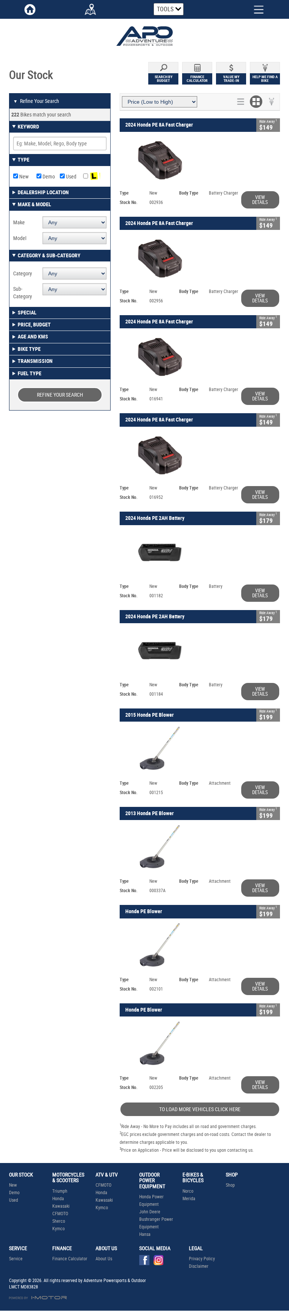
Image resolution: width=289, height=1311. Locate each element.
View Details (260, 200)
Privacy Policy (202, 1258)
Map (90, 9)
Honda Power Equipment (151, 1200)
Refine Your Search (36, 101)
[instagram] (160, 1262)
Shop (230, 1185)
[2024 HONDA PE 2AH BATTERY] (200, 553)
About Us (104, 1258)
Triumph (59, 1191)
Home (30, 9)
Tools (165, 9)
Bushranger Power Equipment (156, 1223)
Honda (58, 1198)
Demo (48, 177)
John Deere (149, 1211)
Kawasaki (61, 1206)
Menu (253, 9)
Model (19, 238)
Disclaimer (198, 1266)
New (23, 177)
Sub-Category (22, 292)
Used (70, 177)
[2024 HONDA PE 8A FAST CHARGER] (200, 160)
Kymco (58, 1228)
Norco (188, 1191)
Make (19, 222)
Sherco (58, 1221)
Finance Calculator (69, 1258)
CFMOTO (60, 1213)
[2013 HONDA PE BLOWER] (200, 848)
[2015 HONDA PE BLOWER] (200, 749)
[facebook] (146, 1262)
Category (22, 273)
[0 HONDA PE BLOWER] (200, 946)
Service (16, 1258)
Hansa (145, 1234)
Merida (189, 1198)
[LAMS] (94, 176)
